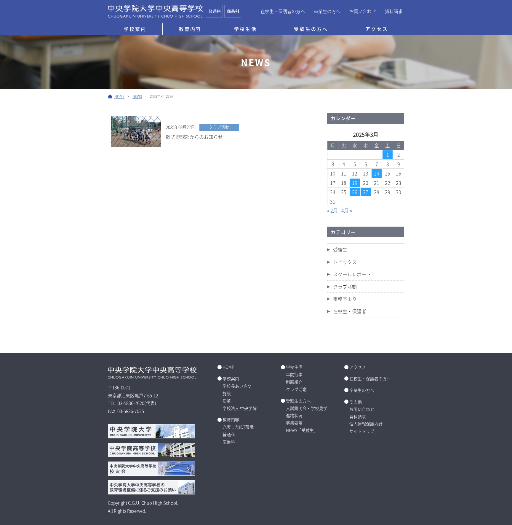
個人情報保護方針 (366, 424)
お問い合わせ (362, 11)
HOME (228, 367)
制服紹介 (294, 382)
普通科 (229, 434)
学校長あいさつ (237, 386)
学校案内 (135, 28)
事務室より (345, 298)
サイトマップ (361, 431)
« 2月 (332, 210)
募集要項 (294, 423)
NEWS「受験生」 (302, 430)
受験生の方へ (311, 28)
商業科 (229, 442)
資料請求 (394, 11)
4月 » (346, 210)
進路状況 (294, 415)
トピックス (345, 261)
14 (376, 173)
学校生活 (245, 28)
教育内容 (190, 28)
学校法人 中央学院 (240, 408)
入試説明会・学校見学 (306, 408)
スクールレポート (352, 274)
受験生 (340, 249)
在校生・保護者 (349, 311)
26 (354, 191)
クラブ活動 (345, 286)
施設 (227, 393)
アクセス (376, 28)
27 (365, 191)
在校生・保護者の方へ (282, 11)
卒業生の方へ (327, 11)
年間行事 (294, 374)
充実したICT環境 (238, 427)
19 (354, 182)
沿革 (227, 401)
